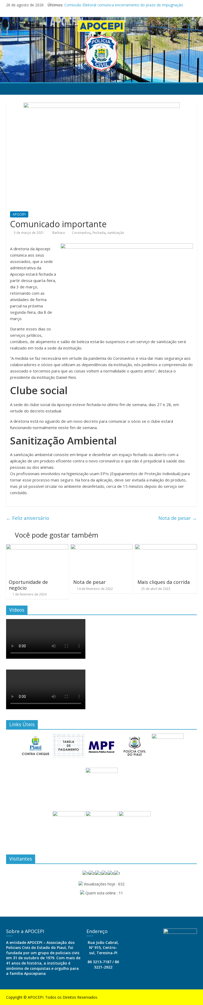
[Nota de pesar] (102, 547)
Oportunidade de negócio (28, 585)
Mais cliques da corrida (163, 582)
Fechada (99, 232)
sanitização (115, 232)
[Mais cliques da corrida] (166, 547)
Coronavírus (81, 232)
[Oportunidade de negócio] (37, 547)
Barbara (59, 232)
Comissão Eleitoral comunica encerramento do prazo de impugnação (123, 4)
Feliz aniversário (27, 518)
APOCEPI (19, 214)
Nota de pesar (177, 518)
